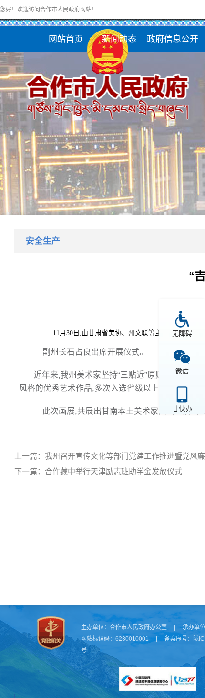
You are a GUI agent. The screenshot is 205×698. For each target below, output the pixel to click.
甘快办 (182, 408)
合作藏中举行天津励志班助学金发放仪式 (113, 471)
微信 (182, 370)
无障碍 (182, 333)
